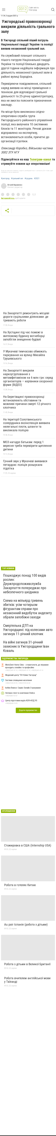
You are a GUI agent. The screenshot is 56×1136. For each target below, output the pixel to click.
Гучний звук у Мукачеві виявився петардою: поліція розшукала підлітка (25, 464)
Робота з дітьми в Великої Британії (27, 964)
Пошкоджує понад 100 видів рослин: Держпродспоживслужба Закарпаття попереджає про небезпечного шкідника (24, 583)
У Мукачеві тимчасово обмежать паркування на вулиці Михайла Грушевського (25, 355)
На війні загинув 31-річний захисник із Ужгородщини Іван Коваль (26, 646)
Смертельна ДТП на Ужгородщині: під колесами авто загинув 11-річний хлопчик (28, 629)
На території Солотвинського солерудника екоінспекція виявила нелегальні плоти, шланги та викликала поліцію (26, 425)
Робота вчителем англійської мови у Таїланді (27, 980)
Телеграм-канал (40, 159)
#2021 (36, 178)
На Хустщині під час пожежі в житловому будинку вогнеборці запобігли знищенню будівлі (24, 335)
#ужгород (5, 178)
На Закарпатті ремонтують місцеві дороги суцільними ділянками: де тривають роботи (26, 316)
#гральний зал (17, 178)
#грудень (29, 178)
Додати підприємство (28, 710)
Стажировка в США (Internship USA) (27, 845)
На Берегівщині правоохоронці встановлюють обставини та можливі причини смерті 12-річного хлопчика (27, 402)
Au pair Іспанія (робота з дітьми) (26, 924)
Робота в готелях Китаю (20, 885)
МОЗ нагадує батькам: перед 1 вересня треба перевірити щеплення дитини (27, 445)
